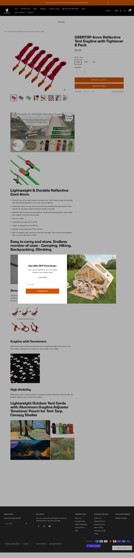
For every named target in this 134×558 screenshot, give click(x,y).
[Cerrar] (113, 257)
